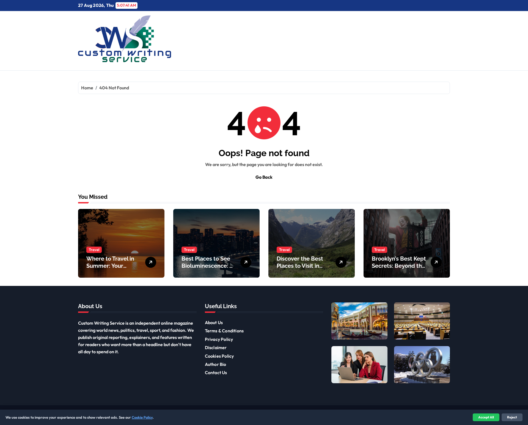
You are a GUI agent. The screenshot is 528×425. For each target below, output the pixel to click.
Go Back (264, 177)
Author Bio (215, 364)
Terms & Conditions (224, 330)
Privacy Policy (219, 339)
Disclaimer (216, 347)
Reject (512, 417)
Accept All (486, 417)
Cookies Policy (219, 356)
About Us (214, 322)
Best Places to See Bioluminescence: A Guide (207, 265)
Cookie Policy (142, 417)
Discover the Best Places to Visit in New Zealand (300, 265)
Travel (94, 249)
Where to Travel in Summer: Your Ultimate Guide (110, 265)
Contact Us (216, 372)
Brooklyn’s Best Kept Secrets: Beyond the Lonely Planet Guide (399, 265)
